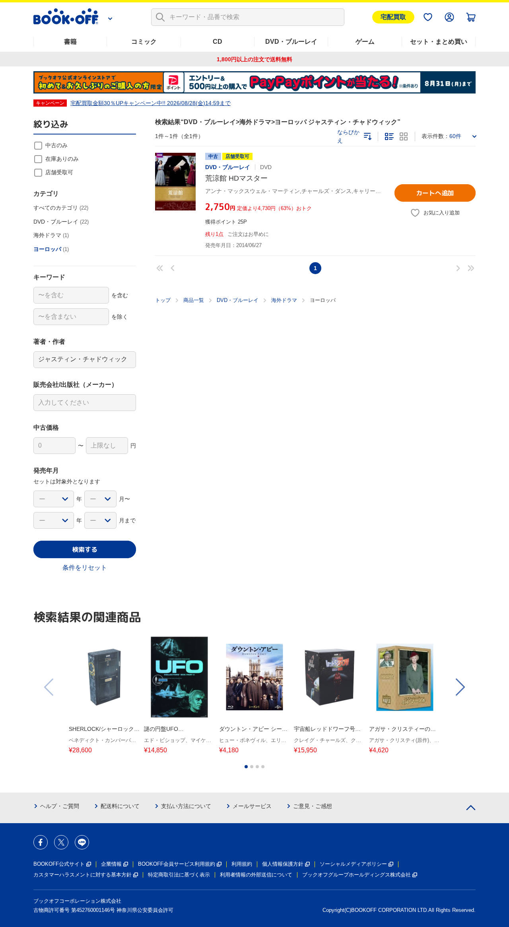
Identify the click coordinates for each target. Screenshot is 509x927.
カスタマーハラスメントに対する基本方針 (82, 875)
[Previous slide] (49, 687)
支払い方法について (186, 806)
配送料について (120, 806)
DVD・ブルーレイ (291, 41)
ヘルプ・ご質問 (59, 806)
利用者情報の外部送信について (256, 875)
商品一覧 (193, 300)
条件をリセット (84, 567)
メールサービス (252, 806)
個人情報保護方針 (282, 864)
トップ (163, 300)
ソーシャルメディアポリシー (353, 864)
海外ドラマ (284, 300)
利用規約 (241, 864)
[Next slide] (460, 687)
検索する (84, 549)
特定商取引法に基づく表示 (179, 875)
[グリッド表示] (403, 136)
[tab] (246, 766)
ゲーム (365, 41)
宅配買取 (393, 17)
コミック (144, 41)
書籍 (70, 41)
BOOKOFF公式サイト (59, 864)
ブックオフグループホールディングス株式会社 (356, 875)
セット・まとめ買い (438, 41)
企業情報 (111, 864)
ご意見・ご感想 (312, 806)
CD (217, 41)
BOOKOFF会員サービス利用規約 (176, 864)
